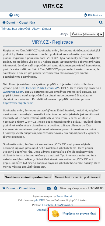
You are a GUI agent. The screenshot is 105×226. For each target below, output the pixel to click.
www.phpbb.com (13, 91)
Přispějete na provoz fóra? (78, 213)
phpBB (38, 200)
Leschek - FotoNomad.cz (57, 205)
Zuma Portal (64, 196)
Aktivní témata (41, 28)
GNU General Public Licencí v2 (38, 87)
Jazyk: (64, 34)
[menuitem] (14, 15)
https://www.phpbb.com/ (18, 102)
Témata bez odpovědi (15, 28)
